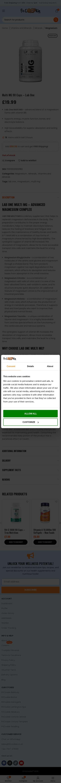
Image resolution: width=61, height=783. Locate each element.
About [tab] (50, 366)
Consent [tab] (11, 366)
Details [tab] (30, 366)
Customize (29, 422)
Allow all (30, 413)
